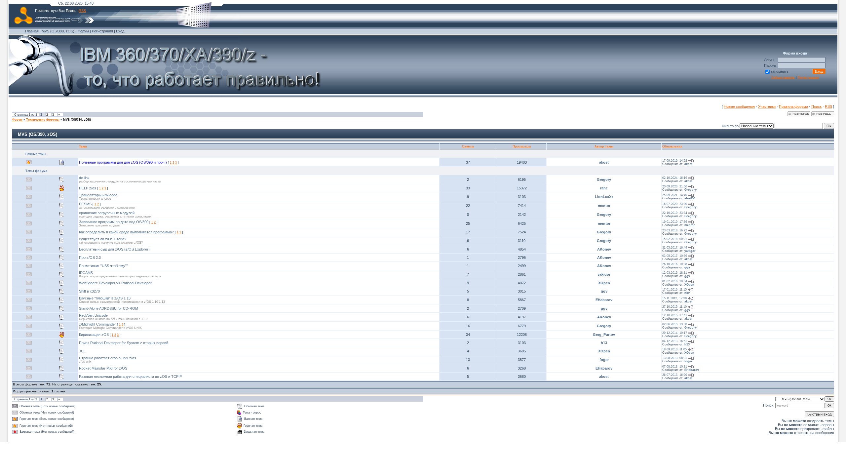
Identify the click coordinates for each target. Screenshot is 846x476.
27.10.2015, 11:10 (674, 306)
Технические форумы (42, 119)
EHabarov (604, 300)
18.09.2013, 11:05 (674, 349)
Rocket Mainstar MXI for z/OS (103, 368)
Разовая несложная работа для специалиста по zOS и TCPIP (130, 376)
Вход (120, 31)
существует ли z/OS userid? (102, 239)
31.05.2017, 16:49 (674, 247)
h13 (604, 343)
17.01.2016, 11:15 (674, 289)
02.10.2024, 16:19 (674, 177)
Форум (17, 119)
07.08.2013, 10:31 (674, 366)
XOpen (604, 283)
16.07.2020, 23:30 (674, 204)
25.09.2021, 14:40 (674, 195)
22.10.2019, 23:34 (674, 213)
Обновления (672, 146)
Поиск (816, 106)
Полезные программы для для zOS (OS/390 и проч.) (123, 162)
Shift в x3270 (89, 291)
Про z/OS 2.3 (90, 257)
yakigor (690, 251)
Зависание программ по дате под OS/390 (113, 222)
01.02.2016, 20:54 (674, 281)
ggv (687, 267)
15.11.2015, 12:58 (674, 298)
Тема (83, 146)
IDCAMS (86, 273)
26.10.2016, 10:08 (674, 264)
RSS (82, 11)
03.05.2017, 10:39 (674, 256)
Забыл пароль (783, 77)
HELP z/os (87, 188)
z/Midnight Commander (97, 324)
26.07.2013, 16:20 (674, 375)
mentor (604, 206)
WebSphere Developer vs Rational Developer (115, 283)
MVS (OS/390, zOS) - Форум (65, 31)
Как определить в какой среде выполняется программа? (126, 232)
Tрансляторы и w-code (98, 195)
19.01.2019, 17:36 (674, 221)
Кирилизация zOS (94, 335)
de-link (84, 178)
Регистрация (102, 31)
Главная (32, 31)
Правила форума (793, 106)
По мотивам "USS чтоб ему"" (103, 266)
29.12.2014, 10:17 (674, 333)
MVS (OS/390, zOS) (77, 119)
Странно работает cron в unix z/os (107, 358)
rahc (604, 188)
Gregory (604, 179)
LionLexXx (604, 197)
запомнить (779, 71)
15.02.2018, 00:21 (674, 239)
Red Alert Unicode (93, 315)
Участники (767, 106)
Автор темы (604, 146)
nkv (687, 293)
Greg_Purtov (604, 335)
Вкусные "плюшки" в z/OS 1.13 (105, 298)
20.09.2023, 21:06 (674, 186)
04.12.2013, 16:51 (674, 341)
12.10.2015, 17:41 (674, 315)
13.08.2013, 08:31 (674, 358)
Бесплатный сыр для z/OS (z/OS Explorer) (114, 249)
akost (604, 162)
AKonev (604, 249)
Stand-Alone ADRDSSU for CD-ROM (108, 308)
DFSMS (85, 204)
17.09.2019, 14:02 (674, 160)
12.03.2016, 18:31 (674, 272)
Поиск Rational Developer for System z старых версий (123, 343)
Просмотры (522, 146)
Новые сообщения (739, 106)
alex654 (689, 198)
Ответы (468, 146)
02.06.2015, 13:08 (674, 324)
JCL (82, 351)
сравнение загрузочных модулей (107, 213)
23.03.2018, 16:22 (674, 230)
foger (604, 360)
